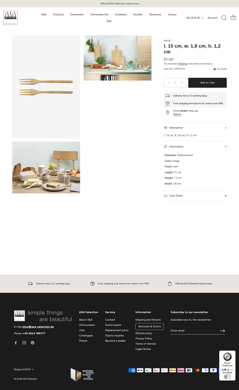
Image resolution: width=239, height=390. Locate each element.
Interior (172, 14)
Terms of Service (145, 343)
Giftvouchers (87, 325)
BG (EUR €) (193, 17)
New (43, 14)
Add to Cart (207, 82)
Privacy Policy (143, 338)
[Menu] (233, 353)
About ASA (85, 319)
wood (167, 40)
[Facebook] (15, 342)
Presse (83, 340)
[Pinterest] (32, 342)
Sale (108, 21)
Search (177, 114)
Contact (110, 319)
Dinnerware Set (99, 14)
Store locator (113, 325)
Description (176, 127)
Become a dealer (115, 340)
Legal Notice (143, 349)
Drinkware (121, 14)
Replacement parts (116, 330)
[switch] (227, 377)
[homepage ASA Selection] (19, 18)
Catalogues (86, 335)
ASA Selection (30, 379)
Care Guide (176, 195)
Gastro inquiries (114, 335)
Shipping (182, 63)
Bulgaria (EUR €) (22, 369)
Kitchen (137, 14)
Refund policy (143, 333)
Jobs (82, 330)
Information (176, 146)
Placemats (155, 14)
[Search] (224, 18)
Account (213, 17)
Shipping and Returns (148, 319)
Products (58, 14)
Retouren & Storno (149, 326)
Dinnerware (77, 14)
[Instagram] (24, 342)
